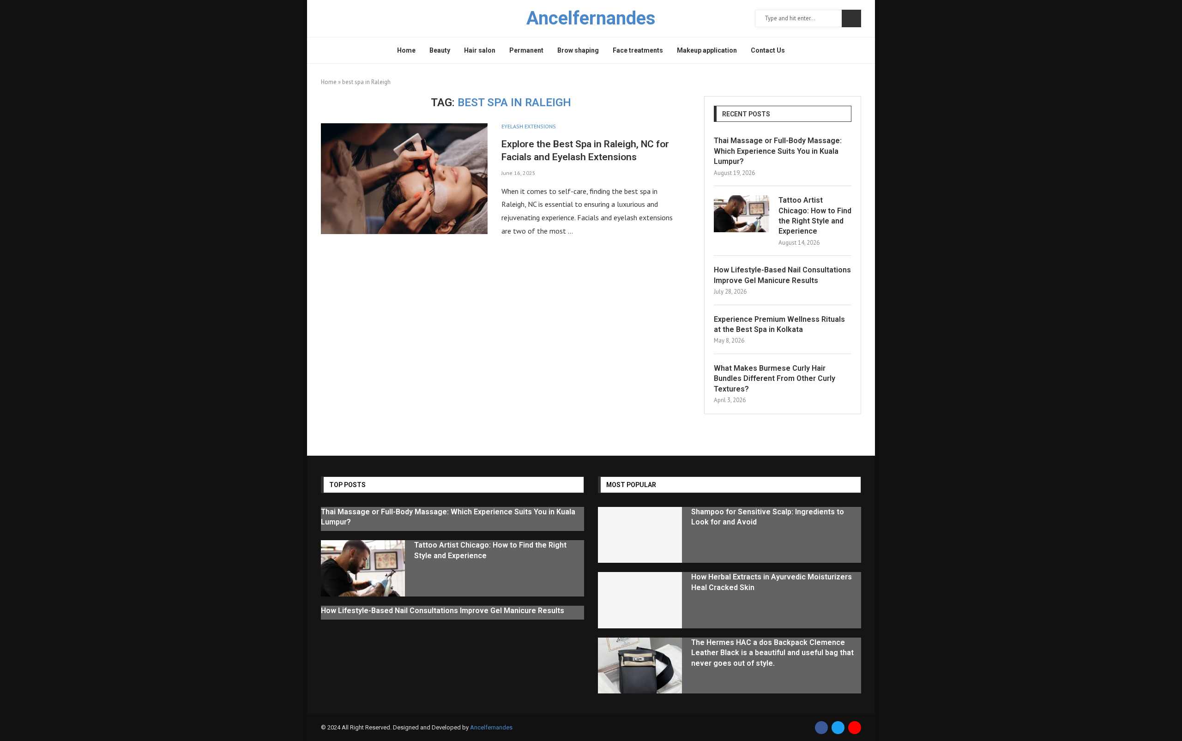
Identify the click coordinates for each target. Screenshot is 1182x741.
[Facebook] (821, 727)
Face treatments (638, 50)
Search (851, 18)
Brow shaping (578, 50)
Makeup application (707, 50)
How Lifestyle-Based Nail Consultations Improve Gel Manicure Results (782, 274)
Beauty (439, 50)
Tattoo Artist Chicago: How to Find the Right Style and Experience (814, 215)
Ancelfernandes (491, 727)
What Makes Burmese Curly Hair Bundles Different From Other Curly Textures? (774, 378)
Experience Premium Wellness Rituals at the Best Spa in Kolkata (779, 324)
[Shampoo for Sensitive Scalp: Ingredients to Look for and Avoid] (640, 535)
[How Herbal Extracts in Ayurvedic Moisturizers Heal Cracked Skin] (640, 600)
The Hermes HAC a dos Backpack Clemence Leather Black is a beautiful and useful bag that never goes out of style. (772, 653)
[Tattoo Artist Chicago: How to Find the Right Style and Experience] (741, 213)
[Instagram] (854, 727)
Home (406, 50)
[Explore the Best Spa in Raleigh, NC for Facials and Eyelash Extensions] (404, 178)
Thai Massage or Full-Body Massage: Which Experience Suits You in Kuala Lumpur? (778, 151)
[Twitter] (838, 727)
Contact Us (768, 50)
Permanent (526, 50)
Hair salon (479, 50)
